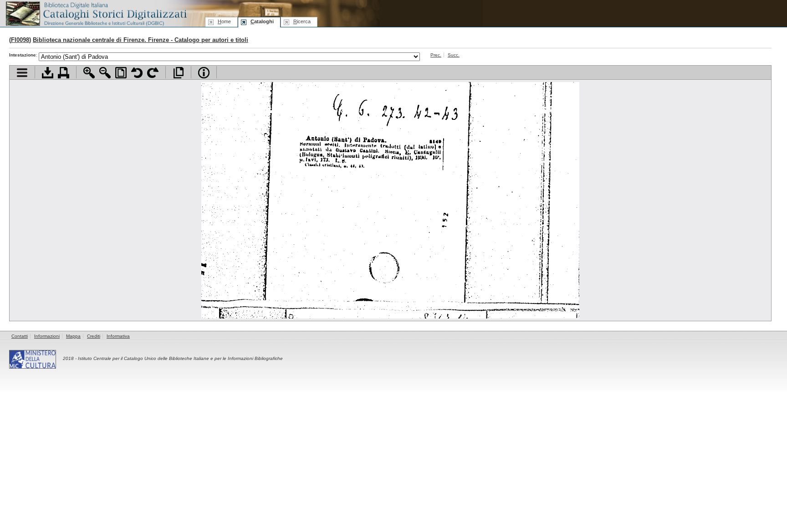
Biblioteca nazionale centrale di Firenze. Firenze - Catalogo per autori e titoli (140, 39)
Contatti (19, 336)
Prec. (435, 54)
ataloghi (262, 21)
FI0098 (20, 39)
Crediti (93, 336)
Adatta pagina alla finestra (121, 72)
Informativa (118, 336)
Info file (204, 72)
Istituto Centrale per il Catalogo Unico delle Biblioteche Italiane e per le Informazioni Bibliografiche (180, 358)
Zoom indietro (105, 72)
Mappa (73, 336)
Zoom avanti (89, 72)
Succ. (454, 54)
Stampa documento (63, 72)
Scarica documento (47, 72)
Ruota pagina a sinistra (137, 72)
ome (224, 21)
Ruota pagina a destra (152, 72)
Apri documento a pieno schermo (178, 72)
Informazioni (47, 336)
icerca (302, 21)
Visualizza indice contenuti (22, 72)
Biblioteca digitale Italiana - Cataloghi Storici (95, 13)
